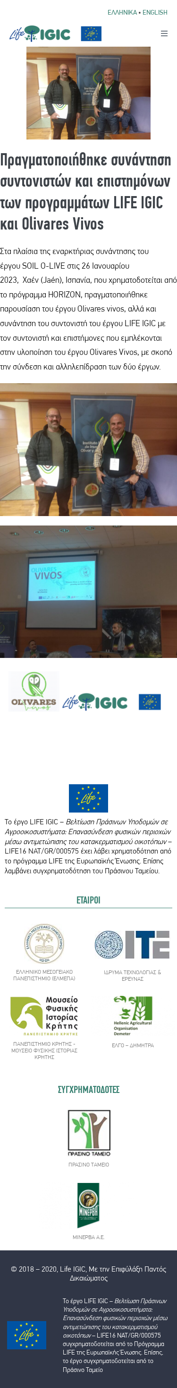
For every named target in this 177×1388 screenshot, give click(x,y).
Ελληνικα (122, 12)
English (155, 12)
